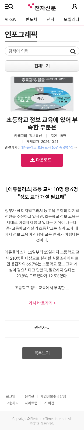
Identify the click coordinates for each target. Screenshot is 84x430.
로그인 (10, 396)
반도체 (31, 19)
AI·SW (10, 19)
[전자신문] (42, 6)
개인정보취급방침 (53, 396)
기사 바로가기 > (42, 303)
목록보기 (42, 353)
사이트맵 (31, 403)
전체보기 (42, 66)
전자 (50, 19)
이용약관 (27, 396)
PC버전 (49, 403)
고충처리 (12, 403)
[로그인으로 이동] (74, 6)
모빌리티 (71, 19)
